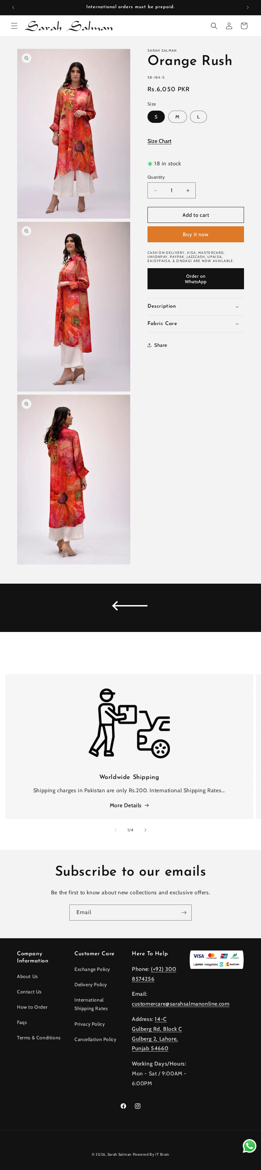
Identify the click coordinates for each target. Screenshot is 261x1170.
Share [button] (160, 345)
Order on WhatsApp (196, 278)
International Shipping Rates (91, 1004)
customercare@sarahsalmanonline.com (180, 1004)
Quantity (156, 177)
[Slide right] (145, 830)
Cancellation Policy (95, 1039)
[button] (14, 25)
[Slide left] (115, 830)
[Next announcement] (247, 7)
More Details (126, 805)
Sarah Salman (119, 1154)
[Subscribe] (183, 913)
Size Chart (159, 141)
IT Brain (162, 1154)
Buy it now (196, 234)
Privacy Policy (89, 1024)
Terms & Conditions (39, 1038)
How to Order (32, 1007)
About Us (27, 976)
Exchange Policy (92, 969)
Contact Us (29, 992)
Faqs (22, 1022)
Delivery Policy (90, 984)
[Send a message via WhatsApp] (250, 1146)
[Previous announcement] (13, 7)
